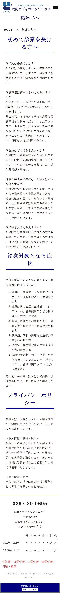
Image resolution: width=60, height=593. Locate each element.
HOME (8, 29)
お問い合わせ (30, 586)
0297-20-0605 (30, 503)
